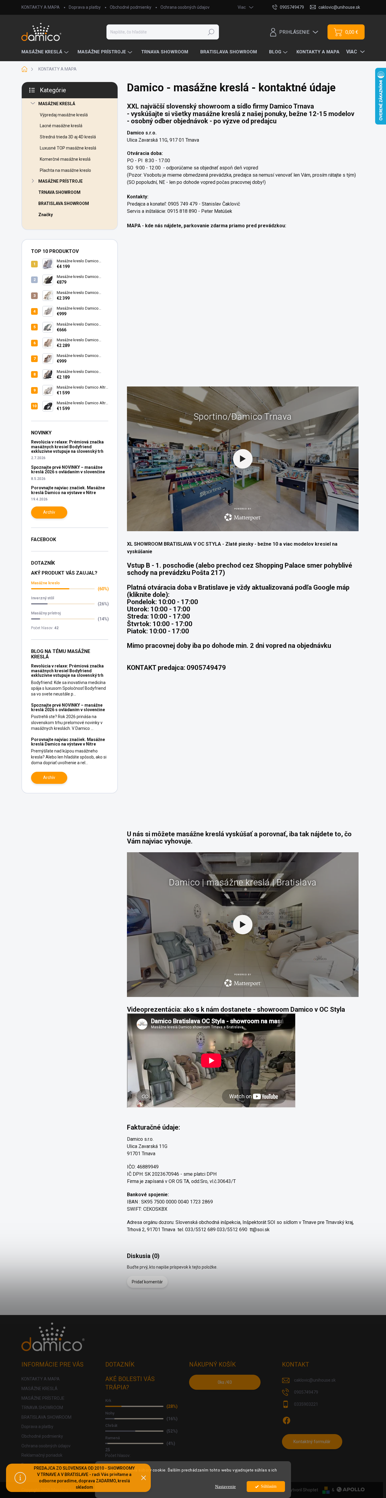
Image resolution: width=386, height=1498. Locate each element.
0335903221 (306, 1404)
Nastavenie (225, 1486)
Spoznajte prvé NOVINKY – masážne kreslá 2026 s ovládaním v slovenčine (68, 469)
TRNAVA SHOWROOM (59, 192)
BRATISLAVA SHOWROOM (63, 203)
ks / (225, 1382)
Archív (49, 512)
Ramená (112, 1438)
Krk (108, 1400)
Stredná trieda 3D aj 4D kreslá (68, 136)
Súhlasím (269, 1486)
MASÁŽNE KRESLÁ (56, 103)
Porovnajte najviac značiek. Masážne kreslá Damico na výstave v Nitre (68, 490)
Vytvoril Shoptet (303, 1489)
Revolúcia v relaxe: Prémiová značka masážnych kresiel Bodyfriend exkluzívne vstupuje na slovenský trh (67, 447)
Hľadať (211, 32)
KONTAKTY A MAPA (40, 7)
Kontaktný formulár (312, 1441)
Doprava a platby (85, 7)
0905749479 (306, 1392)
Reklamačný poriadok (41, 1455)
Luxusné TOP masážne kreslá (68, 148)
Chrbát (111, 1425)
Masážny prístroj (46, 613)
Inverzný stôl (42, 598)
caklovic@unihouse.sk (315, 1380)
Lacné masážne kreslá (61, 125)
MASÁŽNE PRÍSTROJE (60, 181)
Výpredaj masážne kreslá (64, 114)
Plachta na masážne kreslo (65, 170)
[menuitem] (45, 52)
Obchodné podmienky (130, 7)
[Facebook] (286, 1419)
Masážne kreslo (45, 583)
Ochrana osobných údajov (185, 7)
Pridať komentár (147, 1281)
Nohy (109, 1413)
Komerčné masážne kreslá (65, 159)
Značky (45, 214)
